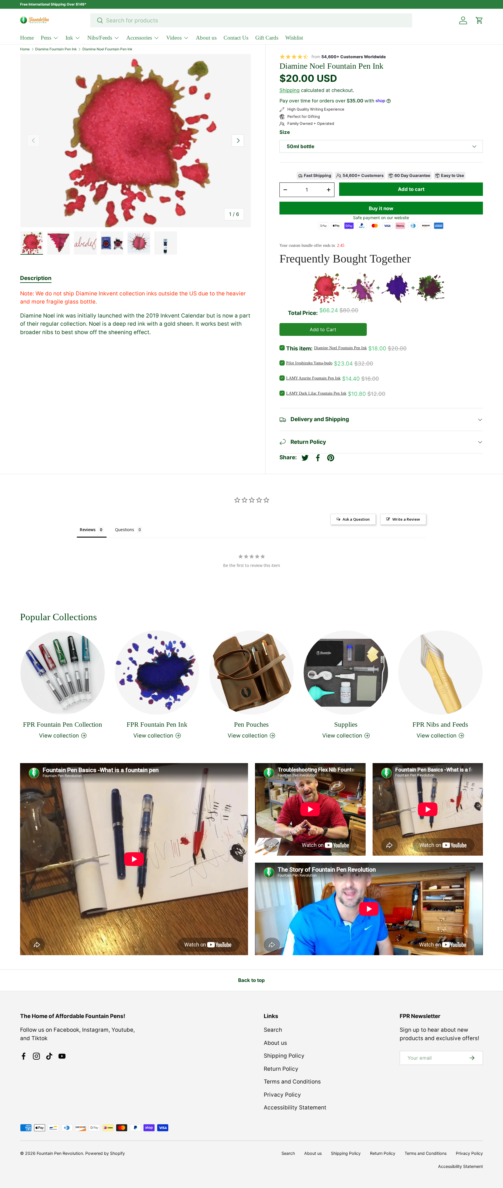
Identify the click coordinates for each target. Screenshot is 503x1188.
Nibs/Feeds (99, 38)
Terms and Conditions (292, 1081)
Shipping (289, 90)
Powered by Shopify (105, 1153)
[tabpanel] (135, 313)
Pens (46, 38)
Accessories (139, 38)
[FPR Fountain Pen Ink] (157, 672)
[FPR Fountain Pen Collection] (62, 672)
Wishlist (294, 38)
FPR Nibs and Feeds (440, 724)
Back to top (251, 980)
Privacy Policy (282, 1094)
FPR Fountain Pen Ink (157, 724)
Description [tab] (36, 278)
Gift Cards (266, 38)
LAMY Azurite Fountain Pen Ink (313, 378)
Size (284, 132)
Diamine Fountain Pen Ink (56, 49)
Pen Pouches (251, 724)
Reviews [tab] (87, 529)
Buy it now (381, 208)
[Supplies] (346, 672)
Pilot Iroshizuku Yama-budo (309, 363)
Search (273, 1029)
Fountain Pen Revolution (60, 1153)
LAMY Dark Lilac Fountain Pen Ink (316, 393)
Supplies (345, 724)
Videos (174, 38)
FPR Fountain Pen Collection (62, 724)
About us (206, 38)
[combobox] (251, 20)
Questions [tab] (124, 529)
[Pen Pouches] (251, 672)
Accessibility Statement (295, 1107)
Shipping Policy (284, 1055)
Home (27, 38)
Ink (69, 38)
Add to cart (411, 189)
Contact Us (236, 38)
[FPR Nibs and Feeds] (440, 672)
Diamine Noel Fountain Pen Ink (107, 49)
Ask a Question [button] (356, 519)
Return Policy (281, 1068)
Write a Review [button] (406, 519)
